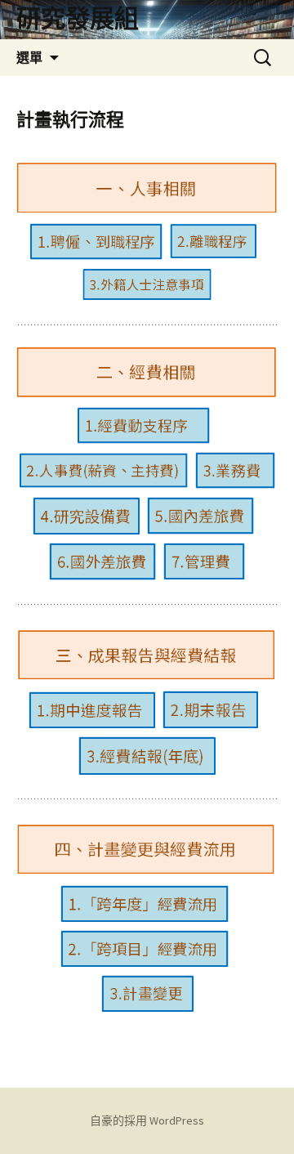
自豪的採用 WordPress (147, 1120)
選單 (29, 57)
